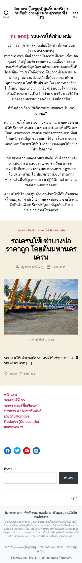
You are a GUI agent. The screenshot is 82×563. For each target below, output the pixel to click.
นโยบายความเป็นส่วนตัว (56, 557)
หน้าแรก (10, 394)
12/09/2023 (59, 267)
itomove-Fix (13, 426)
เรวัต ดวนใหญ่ (34, 267)
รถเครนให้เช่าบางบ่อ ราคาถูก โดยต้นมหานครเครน (40, 248)
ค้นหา (8, 468)
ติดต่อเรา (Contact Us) (21, 421)
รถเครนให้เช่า (26, 230)
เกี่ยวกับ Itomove (16, 416)
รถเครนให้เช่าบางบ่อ (51, 230)
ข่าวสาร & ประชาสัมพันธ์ (22, 410)
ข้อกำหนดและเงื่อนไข (24, 557)
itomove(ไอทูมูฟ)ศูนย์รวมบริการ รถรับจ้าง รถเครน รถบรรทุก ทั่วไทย (41, 12)
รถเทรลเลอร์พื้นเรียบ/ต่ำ (21, 405)
